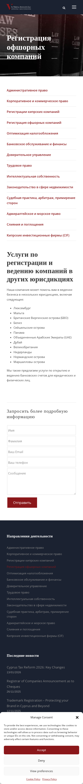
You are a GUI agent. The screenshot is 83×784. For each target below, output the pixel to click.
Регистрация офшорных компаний (34, 123)
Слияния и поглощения (25, 224)
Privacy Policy (49, 779)
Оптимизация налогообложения (32, 133)
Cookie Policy (33, 779)
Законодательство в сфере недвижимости (40, 187)
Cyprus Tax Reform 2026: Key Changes (36, 667)
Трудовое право (19, 165)
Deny (41, 760)
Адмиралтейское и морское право (34, 214)
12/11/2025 (14, 711)
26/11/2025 (14, 691)
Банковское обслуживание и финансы (37, 144)
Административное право (27, 90)
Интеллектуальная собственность (33, 176)
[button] (77, 717)
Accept (41, 750)
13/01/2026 (14, 672)
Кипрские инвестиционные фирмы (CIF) (38, 235)
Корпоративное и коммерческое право (37, 101)
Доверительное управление (29, 155)
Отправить (22, 502)
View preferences (41, 771)
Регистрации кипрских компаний (33, 112)
